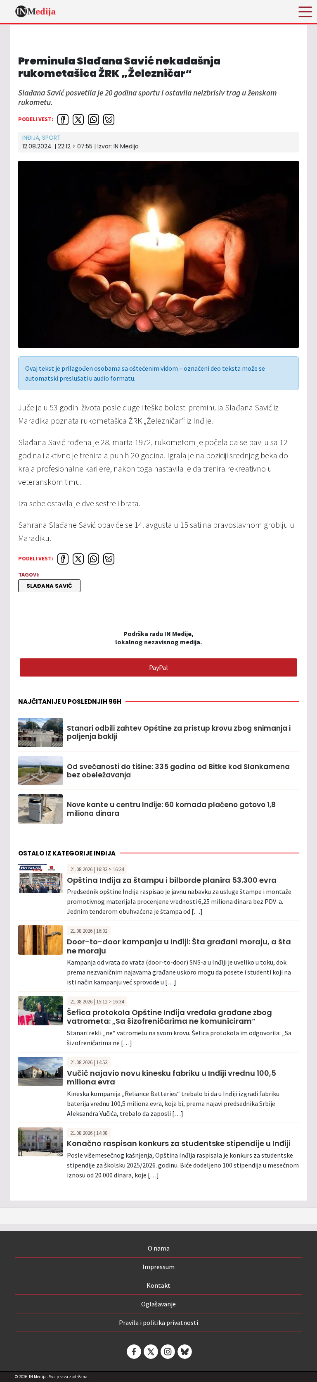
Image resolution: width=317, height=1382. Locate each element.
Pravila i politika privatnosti (158, 1322)
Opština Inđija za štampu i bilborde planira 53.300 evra (172, 880)
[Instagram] (167, 1351)
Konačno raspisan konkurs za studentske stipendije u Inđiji (179, 1143)
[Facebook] (133, 1351)
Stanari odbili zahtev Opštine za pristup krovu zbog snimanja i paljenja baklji (179, 732)
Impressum (158, 1267)
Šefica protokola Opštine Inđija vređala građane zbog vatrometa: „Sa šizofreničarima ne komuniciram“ (169, 1017)
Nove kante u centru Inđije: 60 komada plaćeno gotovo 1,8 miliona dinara (171, 809)
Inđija (30, 137)
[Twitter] (150, 1351)
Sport (51, 137)
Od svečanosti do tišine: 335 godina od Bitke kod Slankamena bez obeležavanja (178, 770)
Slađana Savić (49, 586)
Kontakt (158, 1285)
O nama (159, 1248)
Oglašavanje (158, 1304)
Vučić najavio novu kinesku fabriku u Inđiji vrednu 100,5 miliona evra (171, 1077)
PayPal (158, 667)
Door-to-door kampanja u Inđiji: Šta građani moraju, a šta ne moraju (179, 946)
